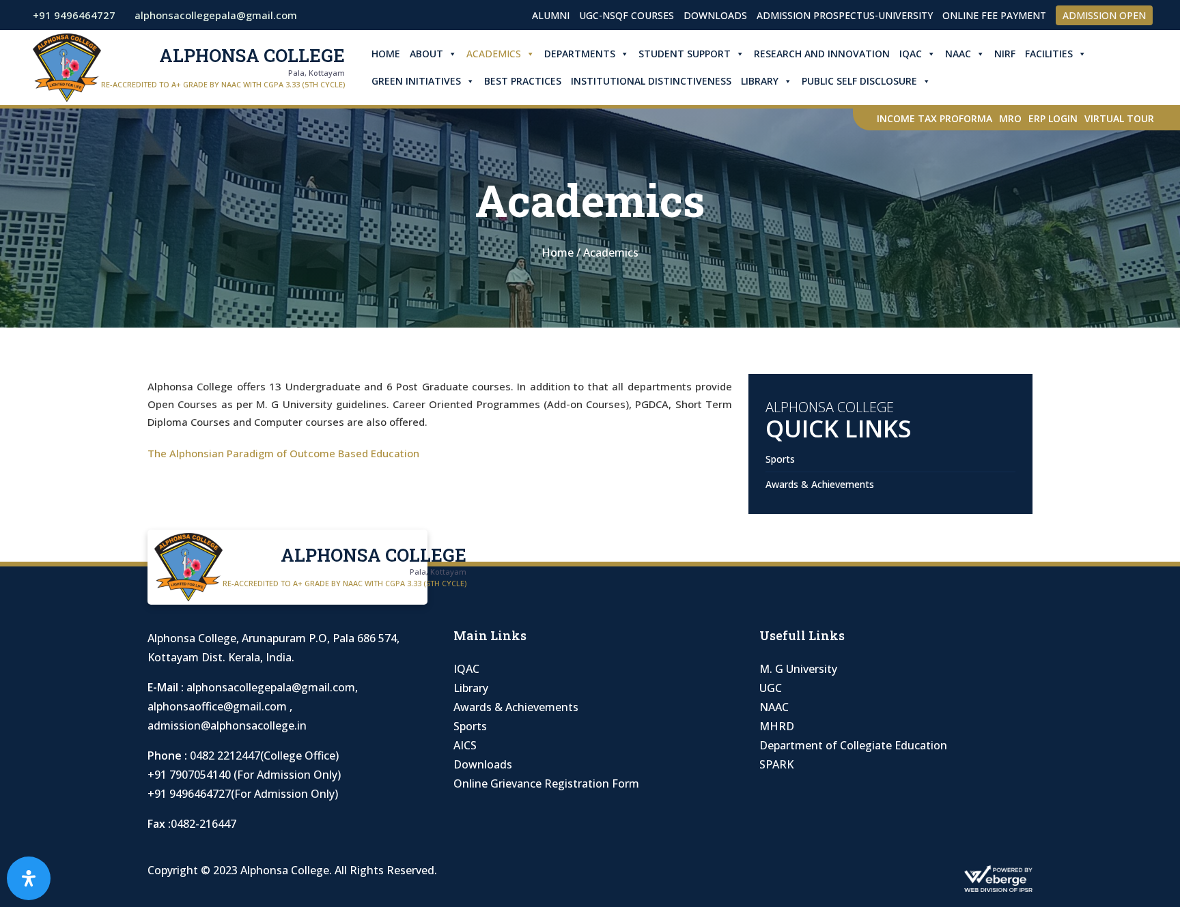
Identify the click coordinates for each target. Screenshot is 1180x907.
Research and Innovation (822, 53)
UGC (770, 687)
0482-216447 (203, 823)
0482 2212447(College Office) (264, 755)
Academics (493, 53)
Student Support (684, 53)
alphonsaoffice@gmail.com (219, 706)
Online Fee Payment (994, 15)
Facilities (1049, 53)
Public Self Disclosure (859, 80)
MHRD (776, 726)
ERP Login (1053, 118)
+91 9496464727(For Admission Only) (243, 793)
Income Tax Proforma (934, 118)
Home (385, 53)
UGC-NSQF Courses (626, 15)
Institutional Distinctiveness (651, 80)
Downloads (715, 15)
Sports (780, 458)
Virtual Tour (1119, 118)
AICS (465, 745)
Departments (579, 53)
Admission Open (1104, 15)
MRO (1010, 118)
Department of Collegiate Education (853, 745)
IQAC (910, 53)
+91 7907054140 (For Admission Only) (244, 774)
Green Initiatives (416, 80)
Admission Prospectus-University (845, 15)
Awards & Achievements (819, 484)
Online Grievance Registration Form (546, 783)
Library (759, 80)
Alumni (551, 15)
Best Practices (522, 80)
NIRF (1004, 53)
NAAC (958, 53)
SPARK (776, 764)
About (426, 53)
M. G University (798, 668)
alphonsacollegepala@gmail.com (270, 687)
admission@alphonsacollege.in (227, 725)
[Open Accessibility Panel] (29, 878)
